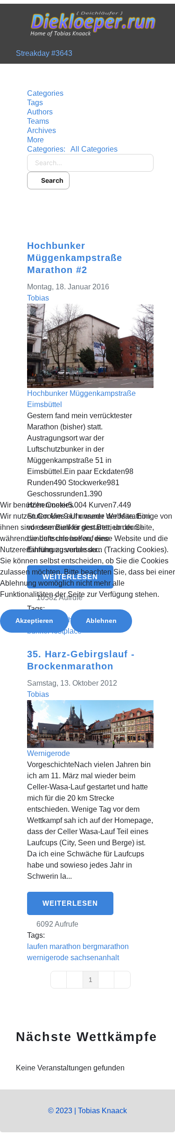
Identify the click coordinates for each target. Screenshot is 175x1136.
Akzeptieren (34, 620)
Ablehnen (101, 620)
